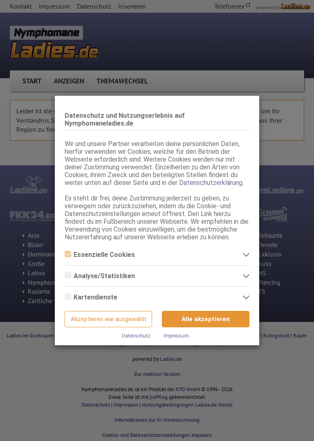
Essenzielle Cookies (104, 255)
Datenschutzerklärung (210, 183)
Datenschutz (136, 336)
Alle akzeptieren (206, 319)
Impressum (176, 336)
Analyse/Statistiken (104, 276)
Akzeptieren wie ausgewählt (108, 319)
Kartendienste (95, 297)
